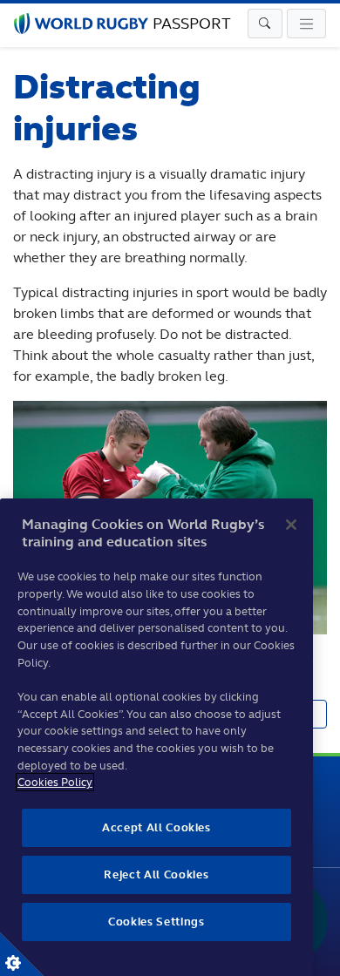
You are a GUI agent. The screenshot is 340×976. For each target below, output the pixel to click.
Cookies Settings (22, 954)
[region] (156, 737)
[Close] (291, 524)
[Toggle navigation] (265, 23)
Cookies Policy (54, 782)
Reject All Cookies (156, 874)
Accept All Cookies (156, 827)
